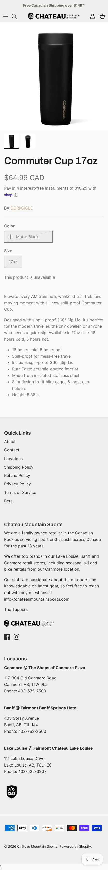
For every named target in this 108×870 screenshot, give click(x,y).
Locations (13, 458)
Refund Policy (17, 475)
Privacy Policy (17, 483)
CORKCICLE (21, 208)
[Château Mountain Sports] (54, 16)
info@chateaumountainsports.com (36, 599)
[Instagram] (16, 637)
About (10, 441)
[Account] (91, 16)
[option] (54, 76)
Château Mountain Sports (37, 846)
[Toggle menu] (5, 16)
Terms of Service (20, 492)
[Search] (16, 16)
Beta (8, 500)
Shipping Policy (18, 467)
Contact (11, 450)
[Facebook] (7, 637)
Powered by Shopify (75, 846)
